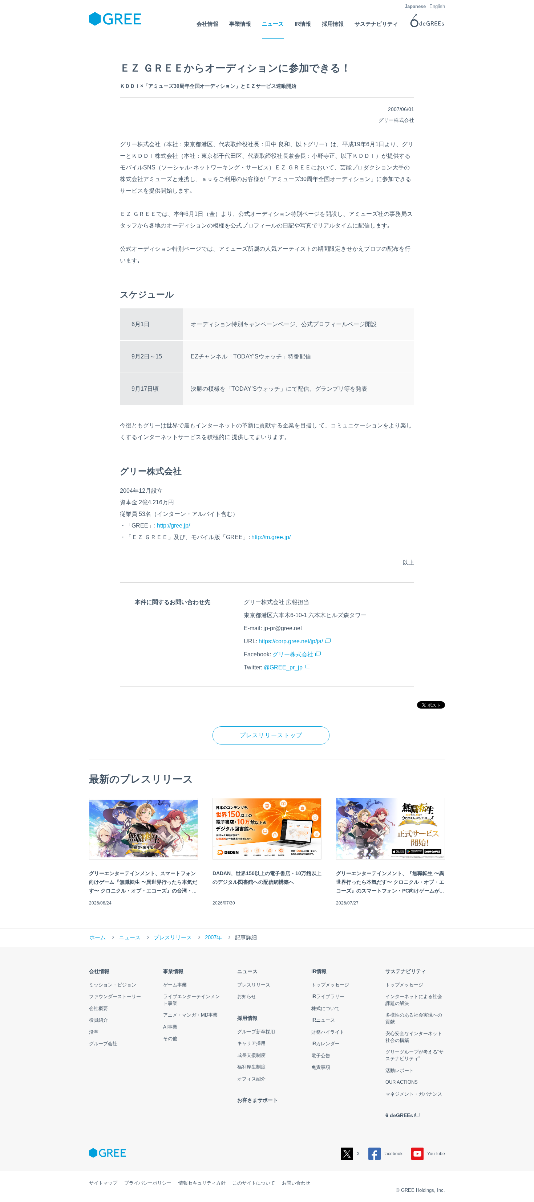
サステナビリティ (405, 971)
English (437, 6)
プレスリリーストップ (271, 735)
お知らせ (246, 996)
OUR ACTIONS (401, 1082)
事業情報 (173, 971)
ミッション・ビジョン (112, 985)
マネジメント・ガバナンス (413, 1094)
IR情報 (319, 971)
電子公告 (320, 1055)
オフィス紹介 (251, 1079)
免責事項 (320, 1067)
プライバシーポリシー (147, 1183)
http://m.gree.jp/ (271, 537)
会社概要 (98, 1008)
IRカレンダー (325, 1043)
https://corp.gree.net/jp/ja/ (291, 641)
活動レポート (399, 1070)
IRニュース (323, 1020)
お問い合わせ (296, 1183)
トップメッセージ (330, 985)
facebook (393, 1153)
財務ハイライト (327, 1032)
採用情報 (247, 1018)
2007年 (213, 937)
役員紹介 (98, 1020)
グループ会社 (103, 1043)
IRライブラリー (327, 996)
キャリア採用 (251, 1043)
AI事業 (170, 1027)
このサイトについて (253, 1183)
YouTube (436, 1153)
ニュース (130, 937)
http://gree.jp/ (173, 525)
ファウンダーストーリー (115, 996)
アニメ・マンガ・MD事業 (190, 1015)
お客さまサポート (257, 1100)
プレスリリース (173, 937)
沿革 (93, 1032)
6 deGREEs (399, 1115)
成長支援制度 (251, 1055)
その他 (170, 1038)
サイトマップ (103, 1183)
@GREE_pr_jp (283, 667)
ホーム (97, 937)
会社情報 (99, 971)
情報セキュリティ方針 (202, 1183)
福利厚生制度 (251, 1067)
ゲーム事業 (175, 985)
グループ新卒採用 (256, 1031)
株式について (325, 1008)
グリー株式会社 (292, 654)
